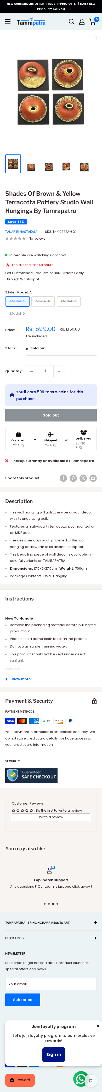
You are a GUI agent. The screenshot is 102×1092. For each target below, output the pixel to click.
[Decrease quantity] (31, 371)
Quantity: (13, 371)
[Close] (98, 1027)
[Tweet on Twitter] (83, 478)
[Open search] (72, 22)
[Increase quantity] (59, 371)
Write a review (51, 816)
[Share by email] (93, 478)
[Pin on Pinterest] (73, 478)
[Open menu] (7, 21)
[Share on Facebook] (63, 478)
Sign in (53, 1054)
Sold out (51, 415)
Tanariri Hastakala (21, 231)
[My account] (81, 22)
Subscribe (22, 999)
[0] (92, 22)
